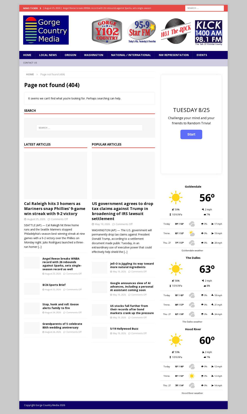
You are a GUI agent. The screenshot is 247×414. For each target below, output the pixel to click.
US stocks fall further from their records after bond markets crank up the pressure (132, 309)
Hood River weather (192, 393)
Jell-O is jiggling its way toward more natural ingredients (132, 265)
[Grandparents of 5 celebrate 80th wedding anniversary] (32, 328)
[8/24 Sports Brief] (32, 289)
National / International (131, 55)
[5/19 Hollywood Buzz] (99, 333)
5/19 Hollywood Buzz (124, 328)
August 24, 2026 (53, 312)
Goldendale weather (192, 250)
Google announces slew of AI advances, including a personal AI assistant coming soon (131, 286)
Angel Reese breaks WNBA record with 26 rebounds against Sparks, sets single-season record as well (62, 264)
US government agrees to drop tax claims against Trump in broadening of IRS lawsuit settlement (122, 211)
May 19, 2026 (102, 224)
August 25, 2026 (36, 219)
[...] (39, 247)
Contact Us (30, 62)
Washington (93, 55)
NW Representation (174, 55)
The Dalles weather (192, 321)
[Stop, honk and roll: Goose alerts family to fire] (32, 308)
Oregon (70, 55)
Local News (48, 55)
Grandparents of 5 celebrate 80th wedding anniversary (62, 325)
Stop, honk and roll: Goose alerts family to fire (60, 306)
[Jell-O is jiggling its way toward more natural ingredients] (99, 267)
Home (27, 55)
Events (202, 55)
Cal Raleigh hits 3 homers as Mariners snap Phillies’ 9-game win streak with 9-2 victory (54, 208)
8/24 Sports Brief (54, 285)
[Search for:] (204, 8)
